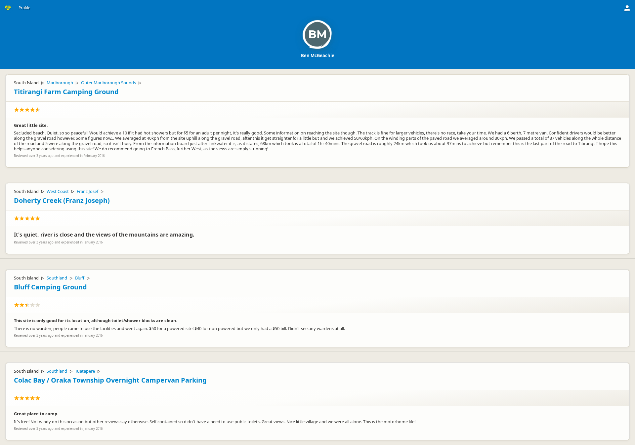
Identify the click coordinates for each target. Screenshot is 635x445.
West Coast (58, 191)
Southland (57, 278)
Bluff (79, 278)
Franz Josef (87, 191)
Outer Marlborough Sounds (108, 83)
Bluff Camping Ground (50, 286)
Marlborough (60, 83)
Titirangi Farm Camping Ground (66, 91)
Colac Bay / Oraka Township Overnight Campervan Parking (110, 380)
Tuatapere (85, 371)
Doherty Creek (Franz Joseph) (62, 200)
